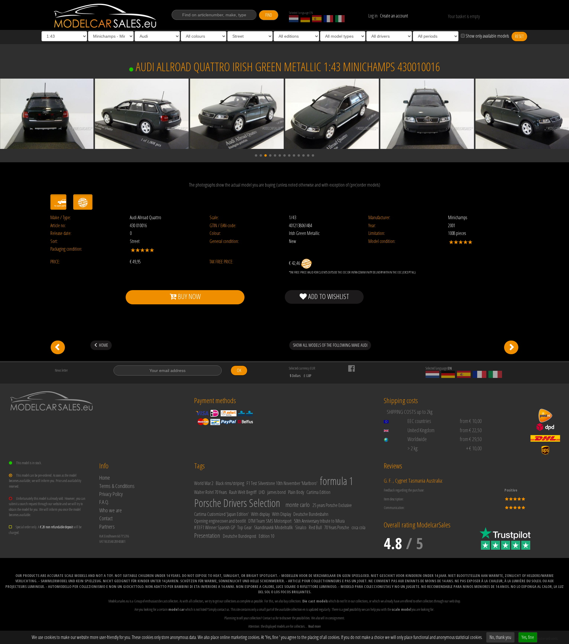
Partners (107, 526)
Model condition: (381, 241)
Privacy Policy (111, 494)
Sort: (54, 241)
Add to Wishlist (328, 296)
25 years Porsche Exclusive (332, 505)
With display (260, 514)
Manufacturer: (379, 217)
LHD (262, 492)
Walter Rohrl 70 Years (210, 492)
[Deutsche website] (305, 18)
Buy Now (188, 296)
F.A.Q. (104, 502)
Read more (314, 626)
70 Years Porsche (336, 527)
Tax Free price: (221, 262)
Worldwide (417, 439)
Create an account (394, 15)
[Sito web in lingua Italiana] (340, 18)
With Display (281, 514)
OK (239, 370)
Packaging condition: (66, 249)
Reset (519, 36)
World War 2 (203, 483)
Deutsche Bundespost (239, 536)
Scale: (214, 217)
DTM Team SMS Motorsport (270, 521)
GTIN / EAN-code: (223, 225)
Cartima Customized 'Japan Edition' (221, 514)
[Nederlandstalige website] (293, 18)
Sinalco (300, 527)
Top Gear (244, 527)
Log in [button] (373, 15)
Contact (106, 518)
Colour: (215, 233)
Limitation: (376, 233)
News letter (61, 370)
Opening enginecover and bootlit (220, 521)
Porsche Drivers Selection (237, 503)
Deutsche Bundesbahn (310, 514)
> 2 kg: (412, 448)
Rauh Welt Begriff (242, 492)
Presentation (207, 535)
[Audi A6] (511, 347)
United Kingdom (420, 430)
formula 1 (336, 481)
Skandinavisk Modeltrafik (273, 527)
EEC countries (419, 420)
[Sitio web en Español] (317, 18)
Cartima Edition (318, 492)
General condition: (224, 241)
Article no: (58, 225)
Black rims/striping (230, 483)
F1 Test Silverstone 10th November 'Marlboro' (282, 483)
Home (104, 477)
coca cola (358, 527)
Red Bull (315, 527)
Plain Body (296, 492)
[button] (256, 155)
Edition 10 (266, 536)
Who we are (110, 510)
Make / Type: (60, 217)
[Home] (105, 15)
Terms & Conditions (117, 486)
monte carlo (297, 504)
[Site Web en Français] (328, 18)
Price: (55, 262)
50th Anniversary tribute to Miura (319, 521)
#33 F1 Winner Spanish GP (214, 527)
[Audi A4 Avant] (57, 347)
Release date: (60, 233)
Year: (372, 225)
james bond (276, 492)
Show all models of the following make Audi (330, 345)
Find (268, 15)
